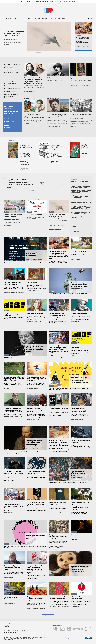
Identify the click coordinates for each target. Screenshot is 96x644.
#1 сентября (72, 128)
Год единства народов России (11, 111)
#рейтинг (72, 573)
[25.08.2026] (37, 362)
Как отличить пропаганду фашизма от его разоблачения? (80, 216)
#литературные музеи (11, 416)
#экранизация (52, 324)
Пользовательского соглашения (64, 1)
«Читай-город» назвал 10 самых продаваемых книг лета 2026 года (11, 72)
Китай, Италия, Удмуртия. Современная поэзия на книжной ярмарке (14, 33)
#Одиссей (83, 419)
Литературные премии (9, 108)
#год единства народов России (53, 129)
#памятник (73, 288)
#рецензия (72, 87)
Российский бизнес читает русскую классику (10, 77)
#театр (77, 321)
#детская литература (78, 384)
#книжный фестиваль (31, 419)
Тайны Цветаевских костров (56, 78)
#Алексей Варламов (42, 513)
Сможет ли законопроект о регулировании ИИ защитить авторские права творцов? (80, 187)
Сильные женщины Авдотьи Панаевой (87, 152)
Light (71, 98)
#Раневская (73, 321)
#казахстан (29, 608)
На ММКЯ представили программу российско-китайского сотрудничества (83, 46)
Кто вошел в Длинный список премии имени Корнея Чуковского (11, 96)
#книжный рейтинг (78, 573)
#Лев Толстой (19, 416)
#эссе (14, 603)
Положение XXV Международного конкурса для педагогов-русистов (81, 203)
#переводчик (38, 448)
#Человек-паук (58, 324)
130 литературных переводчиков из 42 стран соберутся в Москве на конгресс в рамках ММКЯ (13, 224)
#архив (50, 453)
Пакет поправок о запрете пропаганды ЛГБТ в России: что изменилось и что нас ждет (81, 213)
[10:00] (34, 63)
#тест (28, 388)
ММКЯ (72, 233)
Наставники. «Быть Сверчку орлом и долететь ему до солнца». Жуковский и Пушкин (34, 115)
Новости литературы (9, 62)
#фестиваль (6, 388)
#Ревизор (73, 606)
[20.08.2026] (81, 582)
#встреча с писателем (19, 292)
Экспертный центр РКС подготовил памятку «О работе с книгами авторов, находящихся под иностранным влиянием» (81, 196)
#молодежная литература (32, 290)
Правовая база (7, 127)
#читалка (51, 512)
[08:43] (58, 63)
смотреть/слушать (42, 18)
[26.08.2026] (59, 331)
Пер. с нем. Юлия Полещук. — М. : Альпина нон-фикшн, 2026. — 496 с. (57, 167)
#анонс (5, 416)
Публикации (7, 116)
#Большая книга (52, 417)
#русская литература (57, 512)
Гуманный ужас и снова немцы (80, 78)
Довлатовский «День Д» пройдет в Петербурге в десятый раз (12, 83)
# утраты (28, 353)
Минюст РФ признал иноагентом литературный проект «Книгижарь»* (12, 90)
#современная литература (9, 292)
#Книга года (73, 450)
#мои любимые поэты (36, 321)
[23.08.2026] (37, 488)
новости (29, 18)
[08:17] (81, 63)
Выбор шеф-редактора (9, 23)
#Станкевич (31, 91)
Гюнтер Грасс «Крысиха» (55, 162)
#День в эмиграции (30, 481)
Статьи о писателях (8, 113)
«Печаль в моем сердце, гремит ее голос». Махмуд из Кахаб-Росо (57, 115)
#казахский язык (35, 608)
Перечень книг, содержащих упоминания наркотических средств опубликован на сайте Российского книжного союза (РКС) (81, 183)
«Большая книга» (74, 228)
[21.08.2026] (37, 551)
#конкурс (28, 259)
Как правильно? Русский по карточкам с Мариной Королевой (36, 217)
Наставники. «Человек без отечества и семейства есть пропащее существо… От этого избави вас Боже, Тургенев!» (34, 80)
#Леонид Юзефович (53, 546)
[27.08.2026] (37, 268)
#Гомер (76, 419)
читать (34, 18)
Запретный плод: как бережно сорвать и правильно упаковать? (79, 220)
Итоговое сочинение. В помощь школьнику (11, 125)
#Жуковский (26, 125)
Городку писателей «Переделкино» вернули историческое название (12, 66)
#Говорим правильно (31, 221)
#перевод (73, 419)
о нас (63, 18)
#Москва (80, 288)
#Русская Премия (42, 608)
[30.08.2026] (34, 99)
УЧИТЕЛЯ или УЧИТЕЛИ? (35, 214)
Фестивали (78, 35)
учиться (50, 18)
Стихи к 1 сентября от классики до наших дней (80, 115)
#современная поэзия (12, 46)
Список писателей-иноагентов (77, 200)
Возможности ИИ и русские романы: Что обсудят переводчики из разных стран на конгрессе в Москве (14, 217)
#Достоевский (29, 448)
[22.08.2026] (59, 520)
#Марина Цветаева (51, 86)
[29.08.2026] (14, 200)
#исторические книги (57, 547)
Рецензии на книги (8, 106)
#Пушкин (31, 125)
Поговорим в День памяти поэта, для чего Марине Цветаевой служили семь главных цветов (57, 82)
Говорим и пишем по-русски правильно (34, 199)
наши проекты (57, 18)
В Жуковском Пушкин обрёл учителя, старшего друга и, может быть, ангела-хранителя (33, 122)
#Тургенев (26, 91)
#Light (80, 419)
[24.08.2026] (59, 426)
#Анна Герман (29, 321)
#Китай (61, 606)
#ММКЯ (5, 46)
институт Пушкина (75, 231)
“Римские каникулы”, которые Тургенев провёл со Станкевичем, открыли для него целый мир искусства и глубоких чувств (34, 87)
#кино (30, 388)
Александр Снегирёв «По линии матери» (24, 162)
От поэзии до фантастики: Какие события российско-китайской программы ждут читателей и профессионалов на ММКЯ (83, 40)
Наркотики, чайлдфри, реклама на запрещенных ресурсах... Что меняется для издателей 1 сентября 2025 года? (81, 191)
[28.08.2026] (59, 237)
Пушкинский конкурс (9, 121)
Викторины (6, 130)
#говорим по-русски (39, 221)
